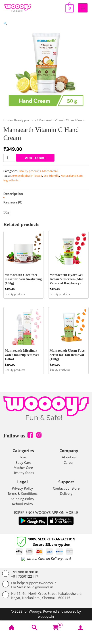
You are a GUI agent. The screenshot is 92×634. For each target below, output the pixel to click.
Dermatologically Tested (26, 176)
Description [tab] (13, 193)
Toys (23, 457)
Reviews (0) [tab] (12, 202)
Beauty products (25, 120)
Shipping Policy (22, 499)
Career (69, 462)
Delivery (66, 493)
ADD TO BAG (35, 158)
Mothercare (50, 171)
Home (7, 120)
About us (69, 457)
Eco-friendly (51, 176)
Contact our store (66, 488)
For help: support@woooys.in (33, 583)
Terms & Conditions (23, 493)
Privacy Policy (22, 488)
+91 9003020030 (24, 572)
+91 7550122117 (24, 576)
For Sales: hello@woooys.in (32, 587)
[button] (5, 23)
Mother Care (23, 467)
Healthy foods (23, 472)
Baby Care (23, 462)
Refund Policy (22, 504)
